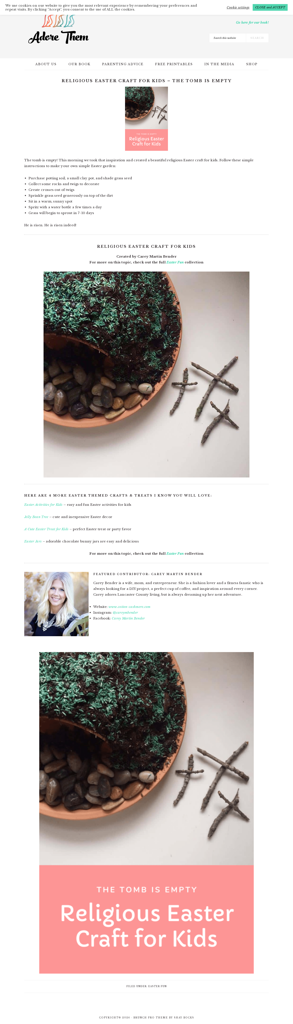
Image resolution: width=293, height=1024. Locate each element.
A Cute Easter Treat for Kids (46, 529)
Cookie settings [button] (238, 7)
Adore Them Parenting (58, 28)
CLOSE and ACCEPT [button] (270, 7)
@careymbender (125, 612)
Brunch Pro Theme (150, 1017)
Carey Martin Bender (128, 618)
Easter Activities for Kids (43, 505)
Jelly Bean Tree (36, 517)
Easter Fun (175, 262)
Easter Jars (33, 541)
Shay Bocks (184, 1017)
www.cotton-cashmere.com (130, 607)
